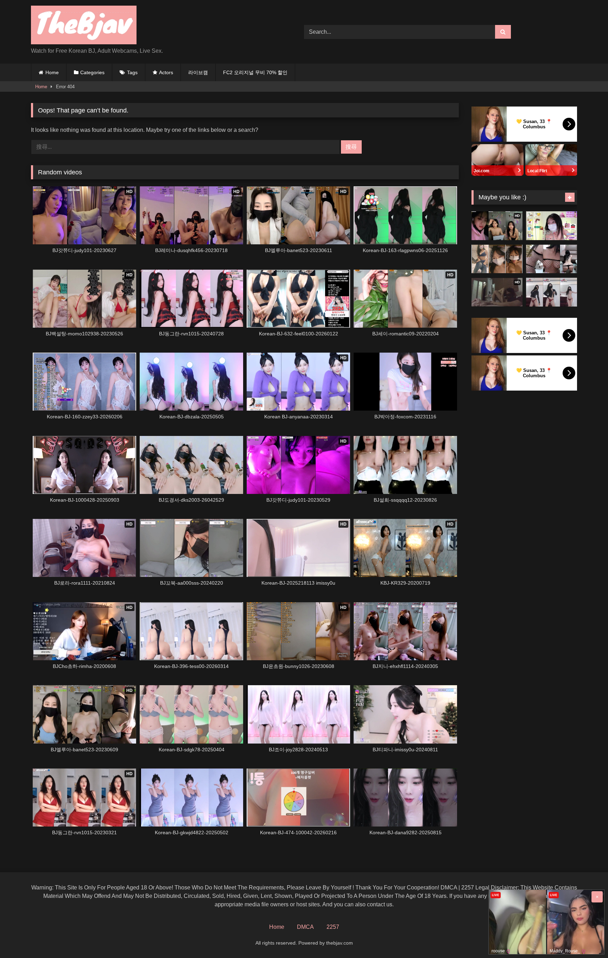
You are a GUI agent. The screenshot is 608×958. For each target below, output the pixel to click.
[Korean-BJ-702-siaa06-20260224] (496, 259)
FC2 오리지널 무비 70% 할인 (255, 72)
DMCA (305, 927)
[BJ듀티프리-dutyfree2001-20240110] (551, 292)
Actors (166, 72)
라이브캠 (198, 72)
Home (52, 72)
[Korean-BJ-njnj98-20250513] (551, 259)
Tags (132, 72)
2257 (333, 927)
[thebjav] (84, 26)
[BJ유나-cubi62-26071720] (551, 225)
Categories (92, 72)
